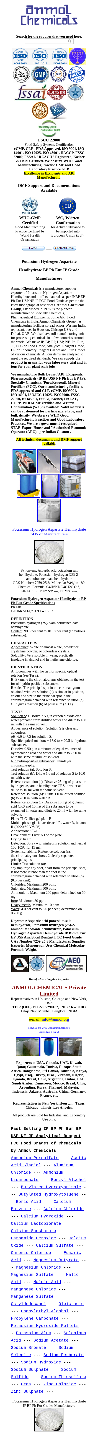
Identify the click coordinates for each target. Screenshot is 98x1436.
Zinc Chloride (60, 1384)
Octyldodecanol (28, 1304)
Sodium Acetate (51, 1340)
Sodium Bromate (28, 1347)
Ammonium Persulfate (35, 1158)
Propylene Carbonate (35, 1318)
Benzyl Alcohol (68, 1180)
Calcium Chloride (64, 1209)
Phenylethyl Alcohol (45, 1311)
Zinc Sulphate (27, 1391)
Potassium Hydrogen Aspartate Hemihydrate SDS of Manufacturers (49, 531)
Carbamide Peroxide (33, 1238)
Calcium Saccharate (33, 1231)
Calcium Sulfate (55, 1245)
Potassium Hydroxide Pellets (45, 1326)
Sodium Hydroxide (41, 1362)
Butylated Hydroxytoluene (48, 1194)
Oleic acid (71, 1304)
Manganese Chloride (33, 1289)
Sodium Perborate (64, 1355)
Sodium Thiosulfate (63, 1377)
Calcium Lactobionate (36, 1223)
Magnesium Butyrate (56, 1260)
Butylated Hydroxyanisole (51, 1187)
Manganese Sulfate (32, 1296)
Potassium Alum (33, 1333)
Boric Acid (28, 1201)
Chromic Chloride (31, 1253)
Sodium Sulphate (30, 1369)
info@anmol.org (55, 1019)
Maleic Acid (47, 1282)
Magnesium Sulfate (32, 1274)
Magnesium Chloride (38, 1267)
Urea (26, 1384)
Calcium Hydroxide (42, 1216)
